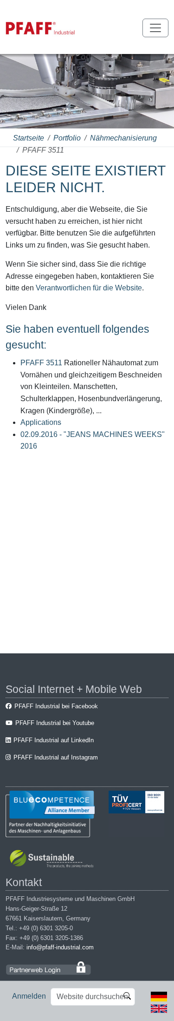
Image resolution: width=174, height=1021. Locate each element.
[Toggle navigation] (155, 28)
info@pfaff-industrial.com (60, 947)
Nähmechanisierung (123, 138)
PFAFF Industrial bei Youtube (54, 722)
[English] (159, 1008)
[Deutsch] (159, 996)
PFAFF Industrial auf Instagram (55, 757)
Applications (40, 422)
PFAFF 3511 (41, 363)
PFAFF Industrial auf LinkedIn (53, 740)
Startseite (28, 138)
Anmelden (29, 996)
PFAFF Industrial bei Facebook (56, 706)
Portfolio (67, 138)
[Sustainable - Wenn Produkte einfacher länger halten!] (53, 859)
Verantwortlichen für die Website (89, 288)
